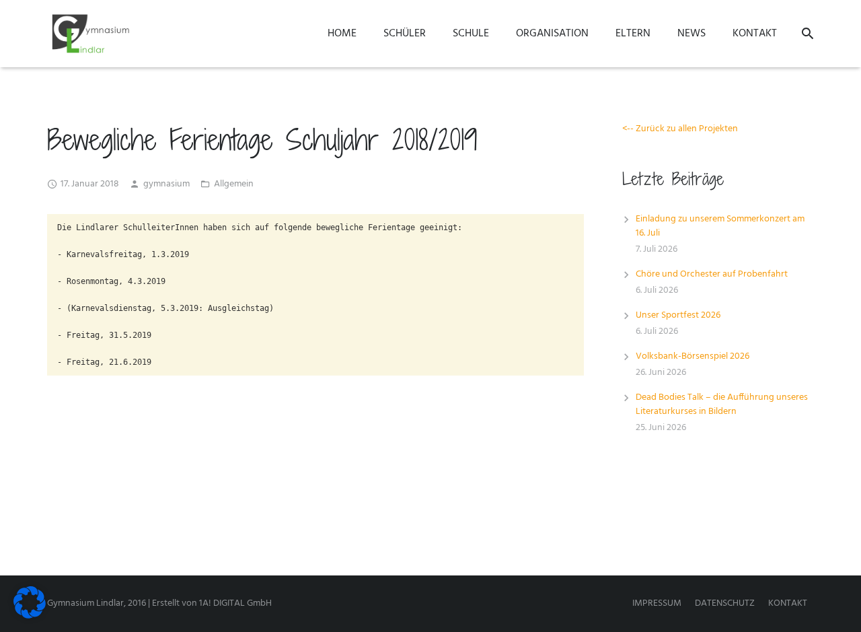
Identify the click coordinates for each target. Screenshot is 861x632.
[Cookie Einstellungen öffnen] (29, 616)
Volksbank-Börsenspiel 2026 (692, 356)
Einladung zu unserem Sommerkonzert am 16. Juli (720, 226)
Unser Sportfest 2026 (678, 315)
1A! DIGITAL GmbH (235, 603)
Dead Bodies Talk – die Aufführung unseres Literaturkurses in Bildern (722, 404)
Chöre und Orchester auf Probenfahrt (712, 274)
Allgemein (234, 184)
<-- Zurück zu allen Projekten (680, 129)
